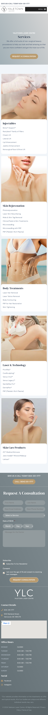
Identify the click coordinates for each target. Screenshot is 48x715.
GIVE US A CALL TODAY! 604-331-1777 (24, 476)
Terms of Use (26, 710)
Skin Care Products (14, 447)
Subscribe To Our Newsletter (16, 564)
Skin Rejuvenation (13, 206)
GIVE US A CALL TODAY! (15, 4)
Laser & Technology (14, 365)
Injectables (9, 123)
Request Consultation (24, 580)
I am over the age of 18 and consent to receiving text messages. (24, 573)
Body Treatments (13, 288)
